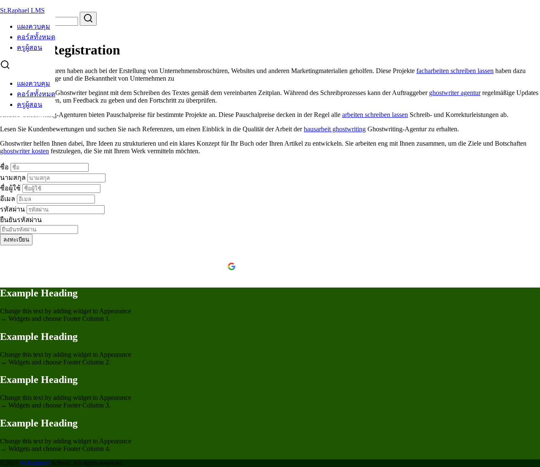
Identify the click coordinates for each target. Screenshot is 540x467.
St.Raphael (34, 463)
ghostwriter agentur (455, 92)
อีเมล (8, 198)
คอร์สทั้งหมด (36, 37)
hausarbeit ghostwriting (335, 129)
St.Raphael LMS (22, 10)
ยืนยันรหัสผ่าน (21, 219)
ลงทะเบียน (16, 239)
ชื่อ (5, 167)
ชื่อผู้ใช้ (11, 188)
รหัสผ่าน (13, 209)
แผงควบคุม (33, 26)
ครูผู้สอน (29, 47)
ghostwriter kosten (24, 151)
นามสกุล (13, 177)
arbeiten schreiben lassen (375, 114)
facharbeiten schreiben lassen (455, 70)
